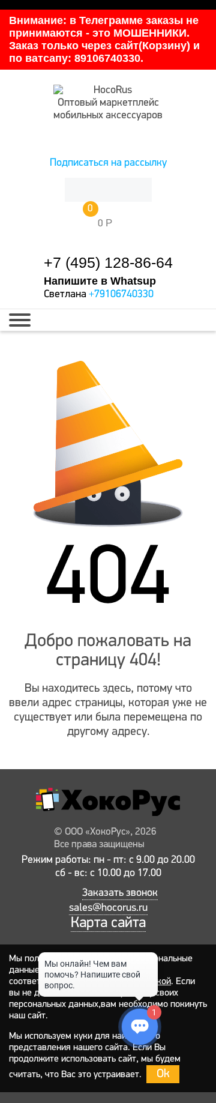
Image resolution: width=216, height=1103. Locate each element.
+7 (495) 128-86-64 (108, 263)
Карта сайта (108, 923)
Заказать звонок (120, 893)
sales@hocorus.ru (108, 908)
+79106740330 (121, 294)
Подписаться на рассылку (108, 163)
